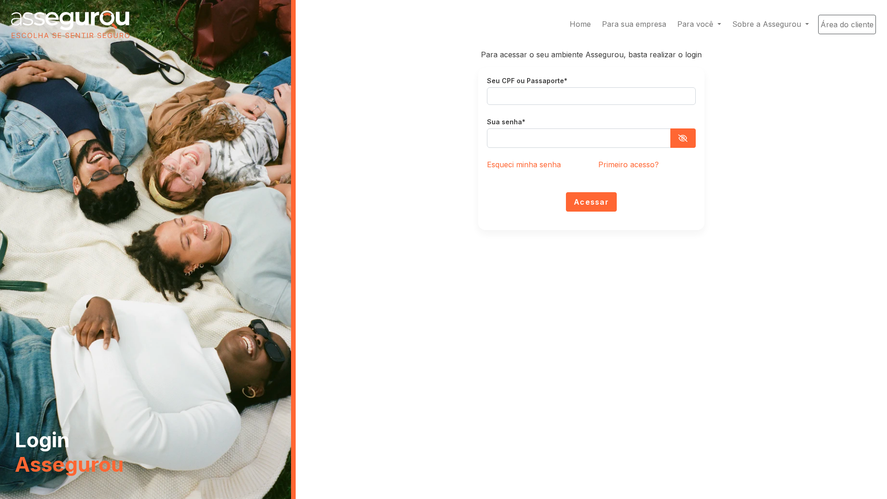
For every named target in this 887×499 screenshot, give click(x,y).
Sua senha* (506, 122)
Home (580, 24)
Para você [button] (696, 24)
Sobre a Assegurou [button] (767, 24)
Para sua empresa (634, 24)
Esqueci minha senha (524, 164)
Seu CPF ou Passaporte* (527, 81)
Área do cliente (847, 24)
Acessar (591, 202)
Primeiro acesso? (628, 164)
